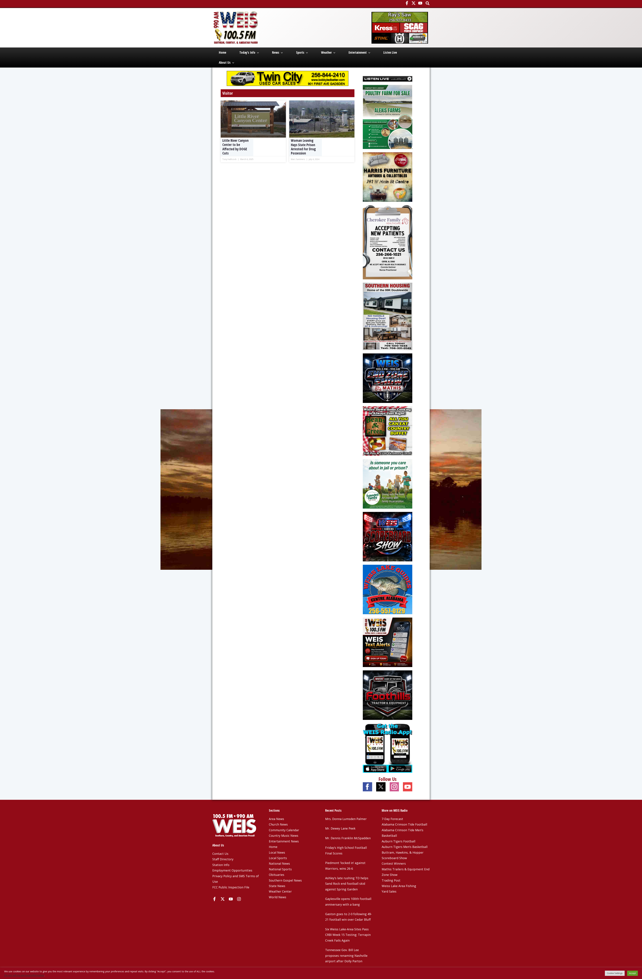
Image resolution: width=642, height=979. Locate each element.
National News (279, 863)
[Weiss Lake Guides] (387, 589)
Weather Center (280, 891)
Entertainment (358, 52)
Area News (276, 819)
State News (277, 886)
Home (222, 52)
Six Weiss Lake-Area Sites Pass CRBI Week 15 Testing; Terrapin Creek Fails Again (348, 934)
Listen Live (390, 52)
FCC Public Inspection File (230, 887)
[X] (413, 3)
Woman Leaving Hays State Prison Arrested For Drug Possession (303, 146)
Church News (278, 824)
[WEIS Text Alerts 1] (387, 642)
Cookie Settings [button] (615, 973)
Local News (277, 852)
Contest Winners (394, 863)
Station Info (220, 865)
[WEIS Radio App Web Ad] (387, 748)
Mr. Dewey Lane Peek (340, 828)
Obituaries (276, 875)
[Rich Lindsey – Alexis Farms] (387, 117)
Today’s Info (247, 52)
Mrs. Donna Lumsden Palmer (346, 819)
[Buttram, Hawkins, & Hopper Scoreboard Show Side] (387, 536)
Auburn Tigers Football (398, 841)
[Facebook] (407, 3)
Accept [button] (632, 973)
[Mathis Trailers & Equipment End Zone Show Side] (387, 378)
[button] (428, 4)
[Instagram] (239, 899)
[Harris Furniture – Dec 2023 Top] (387, 177)
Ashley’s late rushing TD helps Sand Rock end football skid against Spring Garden (346, 883)
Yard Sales (389, 891)
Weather (326, 52)
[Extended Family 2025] (387, 483)
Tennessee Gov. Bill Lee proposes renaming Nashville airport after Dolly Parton (346, 955)
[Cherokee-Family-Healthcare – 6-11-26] (387, 242)
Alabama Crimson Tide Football (404, 824)
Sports (300, 52)
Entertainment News (284, 841)
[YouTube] (420, 3)
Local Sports (278, 858)
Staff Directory (222, 859)
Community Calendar (284, 830)
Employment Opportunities (232, 870)
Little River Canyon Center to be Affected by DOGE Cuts (235, 146)
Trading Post (391, 880)
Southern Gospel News (285, 880)
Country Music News (283, 836)
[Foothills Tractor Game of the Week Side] (387, 695)
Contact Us (220, 854)
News (275, 52)
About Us (225, 62)
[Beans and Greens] (387, 431)
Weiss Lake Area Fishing (399, 886)
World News (277, 897)
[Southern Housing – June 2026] (387, 316)
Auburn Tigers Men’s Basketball (404, 847)
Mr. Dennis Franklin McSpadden (348, 838)
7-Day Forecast (392, 819)
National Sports (280, 869)
